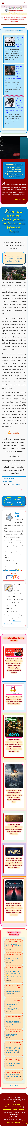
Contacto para (13, 1110)
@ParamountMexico (14, 1072)
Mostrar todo (14, 1085)
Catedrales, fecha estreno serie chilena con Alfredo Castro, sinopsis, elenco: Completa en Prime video (14, 829)
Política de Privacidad (14, 1122)
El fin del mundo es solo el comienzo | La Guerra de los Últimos (13, 1022)
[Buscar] (24, 3)
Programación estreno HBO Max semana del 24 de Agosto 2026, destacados (19, 43)
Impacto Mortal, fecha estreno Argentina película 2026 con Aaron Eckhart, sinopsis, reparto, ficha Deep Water (14, 796)
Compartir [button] (22, 490)
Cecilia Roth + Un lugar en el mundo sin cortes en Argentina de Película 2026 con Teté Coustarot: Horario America (13, 862)
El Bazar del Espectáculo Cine (14, 1107)
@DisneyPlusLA (15, 1031)
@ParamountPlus (15, 941)
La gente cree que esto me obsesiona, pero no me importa (13, 991)
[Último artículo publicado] (14, 147)
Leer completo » (20, 199)
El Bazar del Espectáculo (13, 1104)
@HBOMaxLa (17, 1000)
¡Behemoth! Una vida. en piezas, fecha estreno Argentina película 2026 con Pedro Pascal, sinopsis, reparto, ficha (14, 170)
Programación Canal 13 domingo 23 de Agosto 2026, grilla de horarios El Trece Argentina (14, 700)
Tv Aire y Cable (16, 484)
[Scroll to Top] (24, 1121)
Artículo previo (19, 501)
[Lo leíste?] (10, 46)
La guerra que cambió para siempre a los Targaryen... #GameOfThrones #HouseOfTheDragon (12, 1006)
